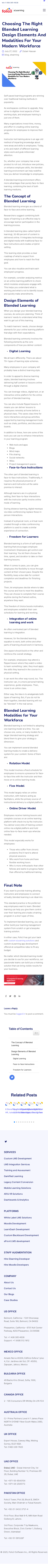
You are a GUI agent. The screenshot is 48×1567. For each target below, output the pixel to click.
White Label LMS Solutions (18, 1217)
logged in (20, 1014)
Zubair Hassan (29, 51)
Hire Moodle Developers (16, 1264)
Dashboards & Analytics (16, 1199)
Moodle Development (15, 1223)
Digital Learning (19, 1058)
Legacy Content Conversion (18, 1182)
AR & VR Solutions (13, 1194)
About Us (9, 1282)
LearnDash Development (17, 1229)
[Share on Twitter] (10, 996)
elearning (14, 55)
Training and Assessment (17, 1170)
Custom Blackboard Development (21, 1235)
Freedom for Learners (22, 1070)
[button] (14, 1122)
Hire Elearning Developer (17, 1258)
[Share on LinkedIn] (19, 996)
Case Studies (11, 1300)
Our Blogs (9, 1294)
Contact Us (10, 1288)
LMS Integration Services (17, 1164)
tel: (10, 3)
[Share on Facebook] (6, 996)
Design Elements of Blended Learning (23, 1052)
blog (7, 55)
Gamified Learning (13, 1176)
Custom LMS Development (18, 1158)
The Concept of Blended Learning (22, 1043)
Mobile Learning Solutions (17, 1188)
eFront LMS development (17, 1241)
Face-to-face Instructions (24, 1064)
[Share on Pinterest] (15, 996)
